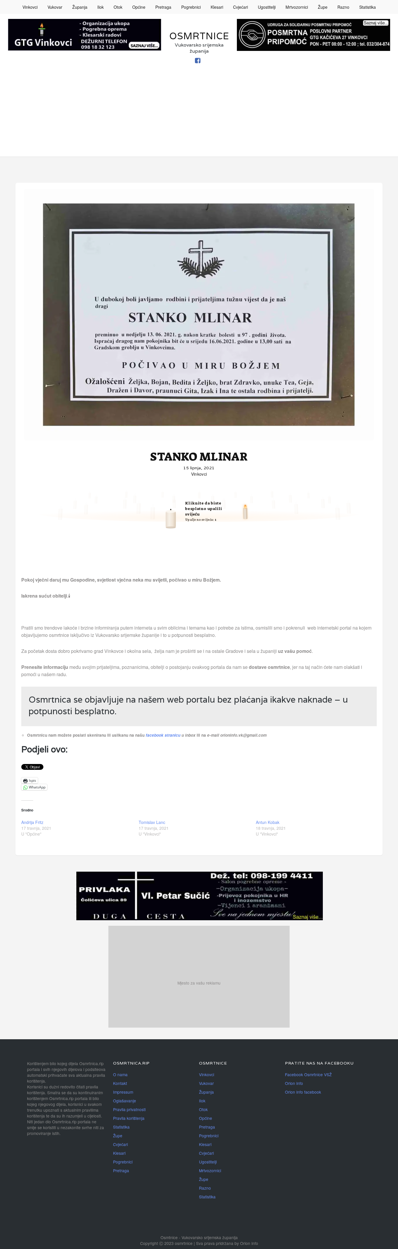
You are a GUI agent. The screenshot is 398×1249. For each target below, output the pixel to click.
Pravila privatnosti (129, 1109)
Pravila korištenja (129, 1118)
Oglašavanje (124, 1101)
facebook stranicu (164, 735)
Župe (322, 7)
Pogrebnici (191, 7)
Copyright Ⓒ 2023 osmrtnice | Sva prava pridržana (187, 1243)
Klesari (217, 7)
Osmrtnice (199, 36)
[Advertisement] (199, 116)
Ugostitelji (267, 7)
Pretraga (163, 7)
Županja (79, 7)
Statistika (367, 7)
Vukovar (54, 7)
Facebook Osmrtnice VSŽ (308, 1074)
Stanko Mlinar (199, 456)
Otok (118, 7)
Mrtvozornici (297, 7)
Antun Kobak (267, 822)
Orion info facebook (303, 1092)
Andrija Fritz (32, 822)
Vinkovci (30, 7)
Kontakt (120, 1083)
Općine (138, 7)
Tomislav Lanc (152, 822)
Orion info (294, 1083)
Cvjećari (240, 7)
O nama (120, 1074)
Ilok (100, 7)
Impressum (123, 1092)
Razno (343, 7)
